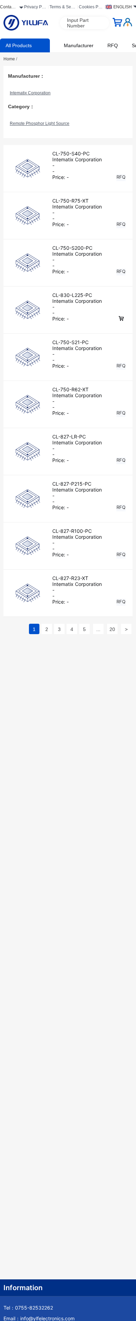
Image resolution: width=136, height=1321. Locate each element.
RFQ (112, 45)
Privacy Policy (35, 8)
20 (112, 629)
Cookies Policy (91, 8)
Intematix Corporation (30, 93)
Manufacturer (78, 45)
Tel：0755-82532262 (28, 1308)
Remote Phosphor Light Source (39, 123)
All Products (19, 45)
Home (10, 59)
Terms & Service (63, 8)
